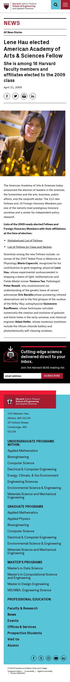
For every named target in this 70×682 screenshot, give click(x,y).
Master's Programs (24, 562)
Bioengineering (18, 457)
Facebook (33, 658)
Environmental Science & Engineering (34, 487)
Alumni (13, 645)
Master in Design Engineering (28, 584)
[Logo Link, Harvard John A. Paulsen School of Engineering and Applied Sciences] (20, 6)
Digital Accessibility (44, 671)
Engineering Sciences (22, 481)
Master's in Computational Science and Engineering (32, 576)
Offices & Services (21, 626)
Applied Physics (18, 518)
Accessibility (29, 671)
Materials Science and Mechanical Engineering (31, 495)
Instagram (48, 658)
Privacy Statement (17, 673)
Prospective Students (24, 633)
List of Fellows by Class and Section (29, 247)
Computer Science (20, 463)
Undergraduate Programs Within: (30, 442)
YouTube (56, 658)
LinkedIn (63, 658)
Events (12, 620)
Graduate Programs (25, 506)
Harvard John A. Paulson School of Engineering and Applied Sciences (30, 401)
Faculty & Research (22, 608)
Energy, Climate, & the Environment (32, 475)
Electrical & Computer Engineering (31, 469)
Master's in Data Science (25, 568)
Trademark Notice (14, 671)
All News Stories (13, 32)
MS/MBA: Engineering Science (29, 590)
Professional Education (29, 599)
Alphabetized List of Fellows (24, 240)
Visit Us (13, 639)
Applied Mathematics (22, 450)
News (11, 614)
